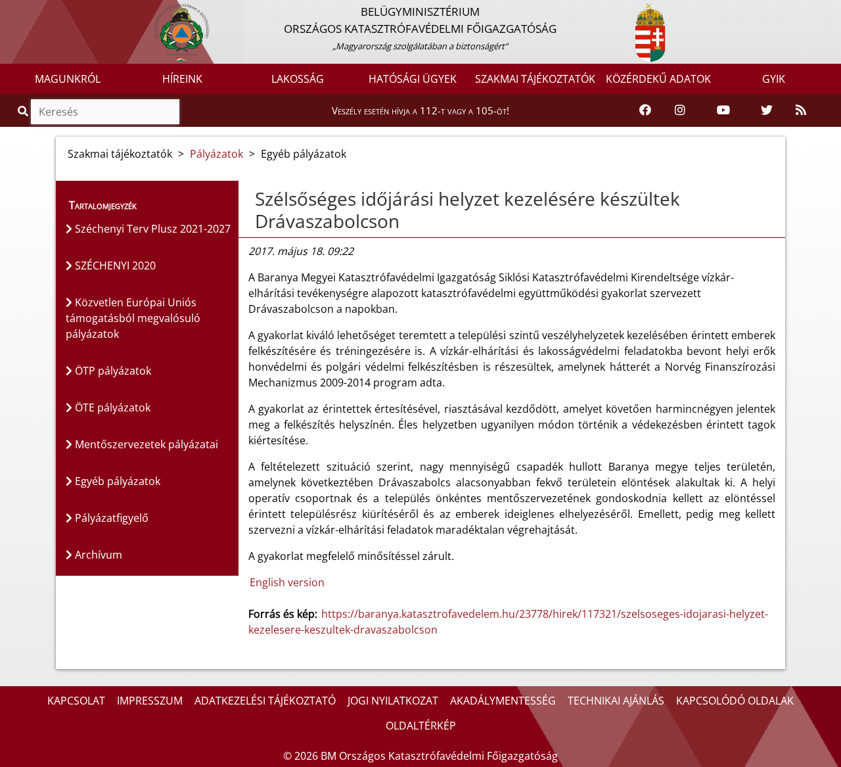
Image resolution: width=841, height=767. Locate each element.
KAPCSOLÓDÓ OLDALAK (735, 700)
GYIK (773, 79)
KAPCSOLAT (76, 700)
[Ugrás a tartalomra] (24, 11)
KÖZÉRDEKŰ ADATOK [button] (658, 79)
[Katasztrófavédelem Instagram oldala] (680, 110)
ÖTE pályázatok (111, 407)
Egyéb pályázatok (116, 481)
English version (287, 582)
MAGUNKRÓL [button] (68, 79)
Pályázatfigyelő (110, 518)
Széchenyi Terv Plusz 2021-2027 (151, 228)
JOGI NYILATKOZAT (393, 700)
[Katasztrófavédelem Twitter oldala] (767, 110)
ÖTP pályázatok (111, 370)
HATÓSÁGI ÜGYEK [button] (413, 79)
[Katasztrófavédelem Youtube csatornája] (723, 110)
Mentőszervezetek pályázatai (145, 444)
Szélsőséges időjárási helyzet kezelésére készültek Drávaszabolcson (467, 209)
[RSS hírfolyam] (800, 110)
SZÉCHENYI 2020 (114, 265)
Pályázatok (216, 154)
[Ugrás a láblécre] (38, 11)
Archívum (97, 554)
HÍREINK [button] (182, 79)
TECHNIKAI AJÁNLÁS (616, 700)
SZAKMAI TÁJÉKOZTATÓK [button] (535, 79)
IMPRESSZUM (150, 700)
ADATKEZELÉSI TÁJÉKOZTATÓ (265, 700)
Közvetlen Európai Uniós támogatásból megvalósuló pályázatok (133, 318)
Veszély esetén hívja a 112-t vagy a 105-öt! (420, 110)
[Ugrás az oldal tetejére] (248, 199)
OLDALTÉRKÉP (421, 725)
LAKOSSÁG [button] (297, 79)
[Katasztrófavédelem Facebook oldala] (645, 110)
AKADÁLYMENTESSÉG (503, 700)
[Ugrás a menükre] (9, 11)
